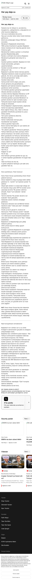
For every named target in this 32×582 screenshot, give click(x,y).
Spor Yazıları (5, 508)
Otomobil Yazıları (6, 504)
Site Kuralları (5, 545)
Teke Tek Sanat (6, 525)
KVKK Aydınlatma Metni (8, 541)
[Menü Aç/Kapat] (28, 3)
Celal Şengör (5, 528)
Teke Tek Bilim (5, 521)
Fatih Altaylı (4, 517)
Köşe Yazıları (5, 501)
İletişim (3, 538)
